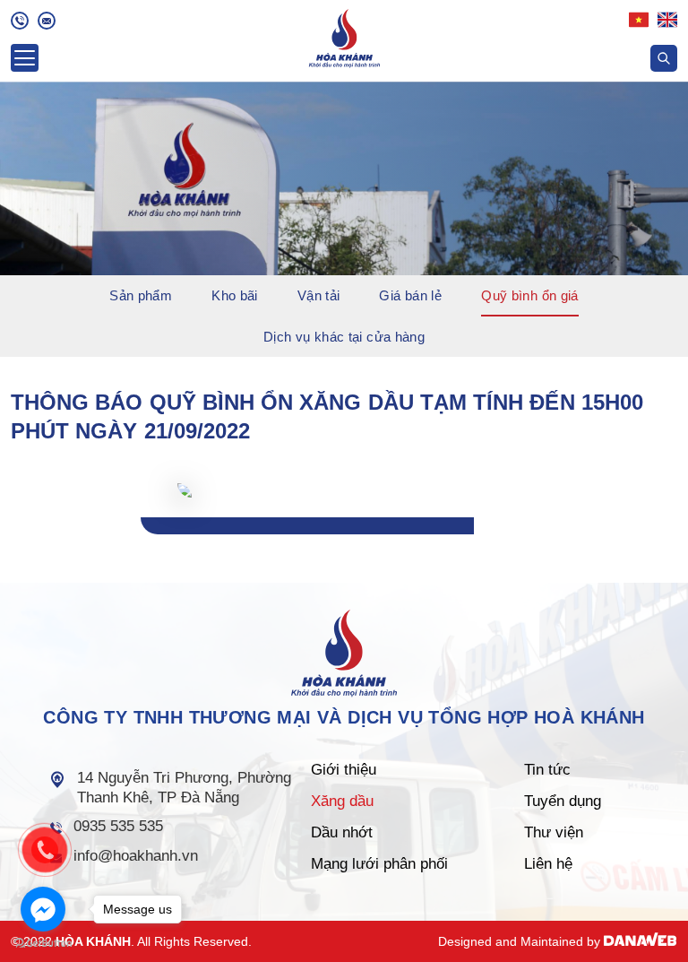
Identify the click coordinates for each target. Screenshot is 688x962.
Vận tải (318, 295)
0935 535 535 (118, 826)
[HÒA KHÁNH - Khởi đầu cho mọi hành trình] (344, 36)
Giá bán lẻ (410, 295)
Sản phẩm (140, 295)
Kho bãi (234, 295)
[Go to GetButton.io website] (43, 943)
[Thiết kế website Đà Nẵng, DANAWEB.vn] (640, 941)
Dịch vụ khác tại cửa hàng (344, 336)
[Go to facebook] (43, 909)
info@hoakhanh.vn (135, 855)
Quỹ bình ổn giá (530, 295)
